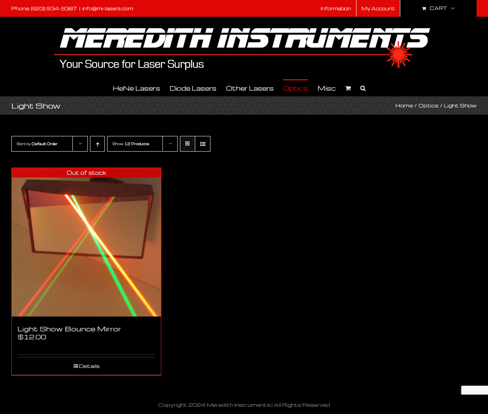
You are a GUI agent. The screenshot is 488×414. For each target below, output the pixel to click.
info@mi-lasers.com (107, 8)
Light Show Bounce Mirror (69, 328)
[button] (363, 87)
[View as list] (202, 143)
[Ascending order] (97, 144)
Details (89, 366)
